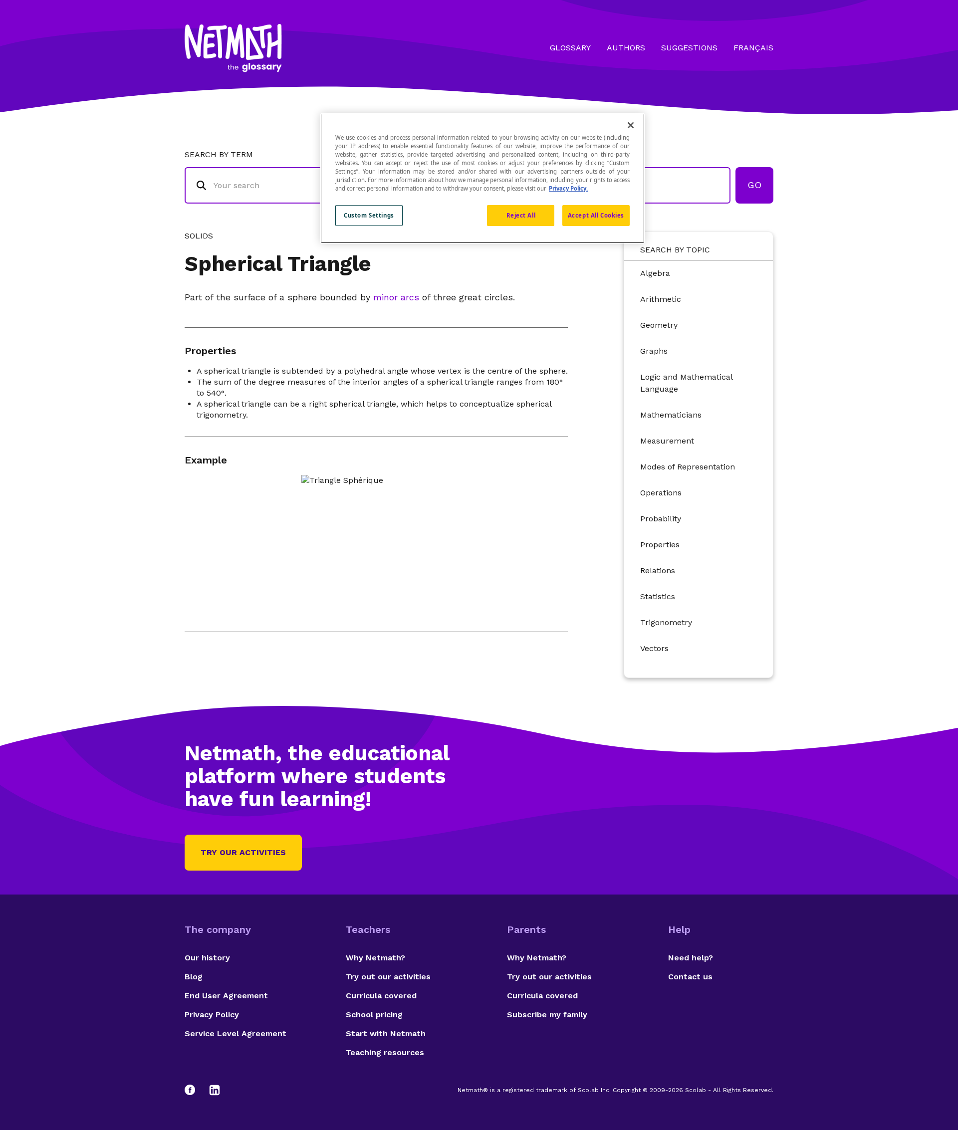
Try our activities (243, 852)
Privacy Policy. (568, 188)
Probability (660, 518)
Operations (661, 492)
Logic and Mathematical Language (686, 383)
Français (753, 47)
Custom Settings (369, 215)
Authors (626, 47)
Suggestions (689, 47)
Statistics (657, 596)
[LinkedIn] (215, 1090)
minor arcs (396, 297)
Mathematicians (671, 415)
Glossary (570, 47)
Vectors (654, 648)
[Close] (631, 125)
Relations (657, 570)
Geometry (659, 325)
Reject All (521, 215)
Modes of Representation (687, 466)
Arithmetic (660, 299)
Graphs (654, 351)
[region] (482, 178)
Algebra (655, 273)
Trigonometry (666, 622)
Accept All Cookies (596, 215)
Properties (660, 544)
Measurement (667, 441)
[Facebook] (195, 1090)
